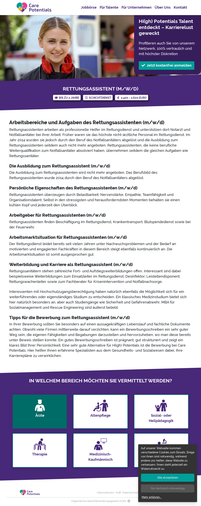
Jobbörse (89, 7)
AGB (118, 492)
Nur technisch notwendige (168, 488)
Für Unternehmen (137, 7)
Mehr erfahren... (152, 497)
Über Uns (163, 7)
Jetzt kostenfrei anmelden (169, 65)
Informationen (105, 492)
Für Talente (109, 7)
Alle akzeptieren (167, 477)
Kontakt (180, 7)
